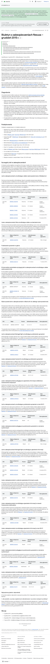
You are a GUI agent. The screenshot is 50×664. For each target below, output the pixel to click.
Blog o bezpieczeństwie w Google (24, 644)
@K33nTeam (22, 134)
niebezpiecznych (41, 557)
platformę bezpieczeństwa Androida (36, 95)
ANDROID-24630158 (14, 201)
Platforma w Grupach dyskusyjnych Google (24, 647)
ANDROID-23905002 (14, 398)
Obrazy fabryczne (5, 646)
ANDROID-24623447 (14, 474)
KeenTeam (17, 134)
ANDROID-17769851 (13, 210)
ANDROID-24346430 (14, 465)
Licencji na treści (35, 629)
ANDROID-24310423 (14, 470)
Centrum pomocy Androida (39, 638)
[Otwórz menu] (2, 1)
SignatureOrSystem (32, 339)
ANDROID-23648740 (14, 240)
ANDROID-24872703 (14, 420)
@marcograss (25, 149)
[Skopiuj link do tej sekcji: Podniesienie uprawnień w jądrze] (21, 245)
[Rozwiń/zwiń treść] (9, 41)
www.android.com (37, 642)
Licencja (24, 658)
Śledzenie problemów (38, 648)
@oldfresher (15, 137)
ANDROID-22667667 (14, 544)
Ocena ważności (39, 76)
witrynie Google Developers (31, 62)
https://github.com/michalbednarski (19, 142)
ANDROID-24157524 (14, 218)
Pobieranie (3, 642)
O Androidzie (4, 658)
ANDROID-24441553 (14, 214)
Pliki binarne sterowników (6, 648)
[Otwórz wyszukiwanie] (30, 1)
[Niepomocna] (48, 30)
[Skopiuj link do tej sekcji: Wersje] (7, 611)
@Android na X (20, 638)
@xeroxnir (14, 153)
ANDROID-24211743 (14, 497)
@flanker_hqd (11, 134)
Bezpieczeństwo (14, 30)
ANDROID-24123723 (14, 350)
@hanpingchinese (13, 140)
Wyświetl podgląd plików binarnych (8, 644)
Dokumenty (7, 30)
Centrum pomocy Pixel (38, 640)
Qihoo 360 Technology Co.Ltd (37, 137)
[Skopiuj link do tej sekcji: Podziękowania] (13, 124)
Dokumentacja (5, 5)
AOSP (2, 30)
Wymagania (3, 640)
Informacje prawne (18, 658)
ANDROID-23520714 (14, 261)
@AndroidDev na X (21, 640)
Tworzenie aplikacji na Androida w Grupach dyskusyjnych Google (24, 650)
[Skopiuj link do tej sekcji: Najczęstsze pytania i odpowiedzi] (21, 592)
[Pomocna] (46, 30)
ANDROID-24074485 (14, 522)
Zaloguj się (46, 1)
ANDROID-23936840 (14, 566)
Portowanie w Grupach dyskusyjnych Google (25, 653)
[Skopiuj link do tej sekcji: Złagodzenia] (11, 92)
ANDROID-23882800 (14, 206)
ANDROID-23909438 (14, 375)
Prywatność (30, 658)
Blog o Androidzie (21, 642)
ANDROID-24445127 (14, 354)
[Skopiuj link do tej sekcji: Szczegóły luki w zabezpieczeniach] (27, 162)
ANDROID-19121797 (13, 586)
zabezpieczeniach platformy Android (29, 84)
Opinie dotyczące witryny (38, 658)
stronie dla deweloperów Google (26, 298)
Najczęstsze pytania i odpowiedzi (30, 65)
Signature (24, 339)
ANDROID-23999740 (14, 444)
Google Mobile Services (38, 644)
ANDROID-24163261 (13, 291)
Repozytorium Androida (6, 638)
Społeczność (10, 658)
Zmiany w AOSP (22, 16)
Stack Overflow (37, 646)
